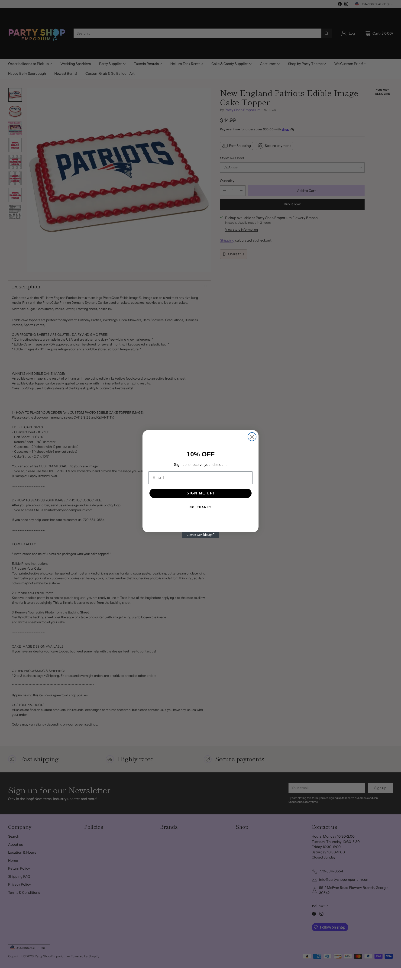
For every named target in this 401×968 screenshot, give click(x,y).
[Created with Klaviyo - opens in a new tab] (200, 535)
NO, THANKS (201, 507)
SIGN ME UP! (201, 493)
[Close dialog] (252, 436)
